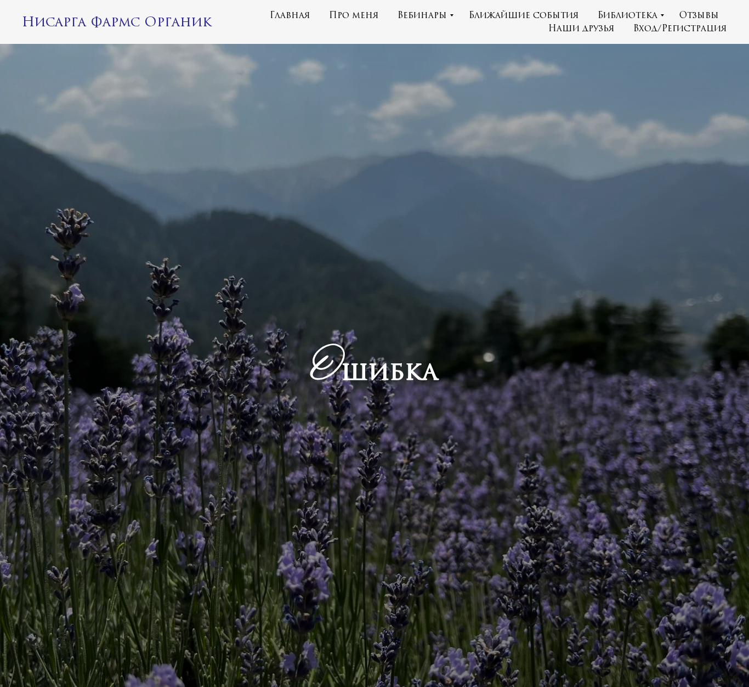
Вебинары (422, 15)
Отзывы (699, 15)
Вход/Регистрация (680, 28)
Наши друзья (581, 28)
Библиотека (627, 15)
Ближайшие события (524, 15)
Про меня (354, 15)
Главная (290, 15)
